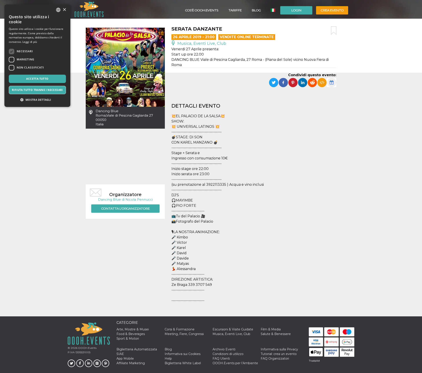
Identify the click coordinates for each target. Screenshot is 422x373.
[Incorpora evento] (322, 82)
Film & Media (271, 329)
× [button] (64, 9)
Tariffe (235, 10)
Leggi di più (29, 42)
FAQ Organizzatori (275, 358)
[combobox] (58, 10)
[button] (37, 100)
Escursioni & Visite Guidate (233, 329)
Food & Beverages (130, 334)
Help (168, 358)
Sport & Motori (127, 339)
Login (296, 10)
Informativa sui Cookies (182, 354)
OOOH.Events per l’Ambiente (235, 363)
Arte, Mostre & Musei (132, 329)
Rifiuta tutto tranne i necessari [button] (37, 90)
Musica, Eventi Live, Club (201, 43)
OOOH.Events (86, 348)
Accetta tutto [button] (37, 79)
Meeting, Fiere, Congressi (184, 334)
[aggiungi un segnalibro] (333, 30)
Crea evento (332, 10)
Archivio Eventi (224, 349)
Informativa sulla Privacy (279, 349)
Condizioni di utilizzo (228, 354)
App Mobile (125, 358)
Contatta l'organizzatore (125, 208)
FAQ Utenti (221, 358)
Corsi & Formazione (180, 329)
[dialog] (37, 55)
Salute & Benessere (276, 334)
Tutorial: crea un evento (279, 354)
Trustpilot (314, 360)
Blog (256, 10)
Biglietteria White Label (183, 363)
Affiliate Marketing (130, 363)
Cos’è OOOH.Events (201, 10)
